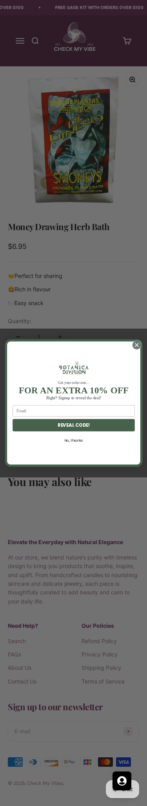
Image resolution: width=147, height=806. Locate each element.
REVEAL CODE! (73, 425)
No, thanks (73, 440)
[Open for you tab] (122, 780)
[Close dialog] (136, 345)
